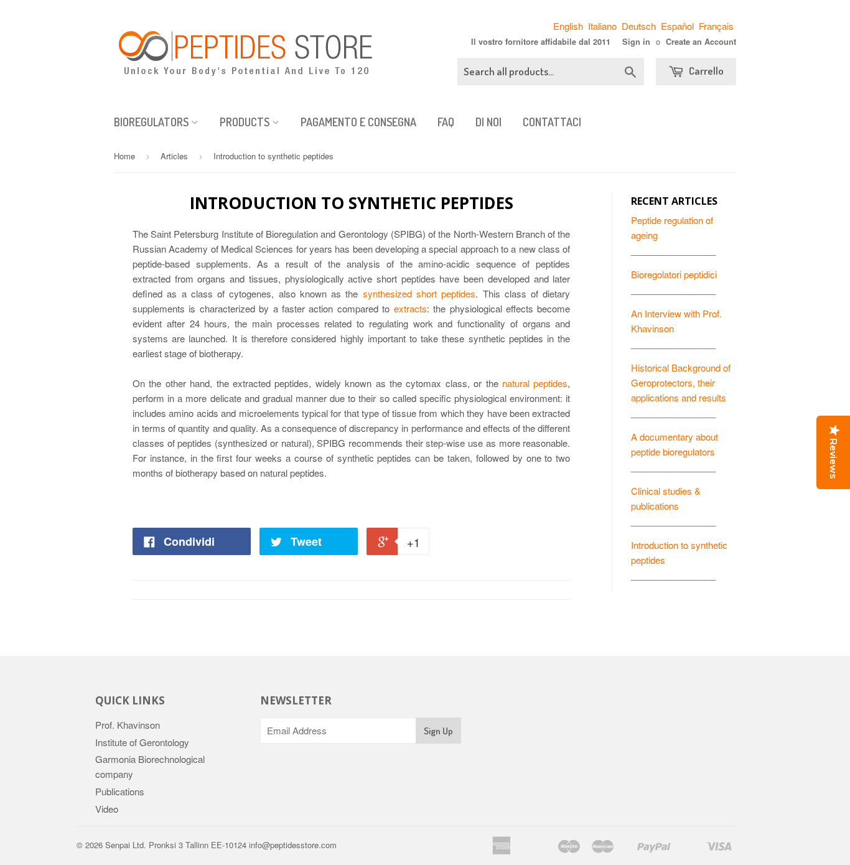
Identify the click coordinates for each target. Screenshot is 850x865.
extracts (410, 308)
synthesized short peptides (419, 293)
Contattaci (552, 122)
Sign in (636, 41)
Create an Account (701, 41)
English (568, 25)
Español (677, 25)
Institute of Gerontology (142, 742)
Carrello (705, 70)
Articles (174, 156)
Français (716, 25)
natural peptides (534, 383)
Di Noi (488, 122)
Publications (119, 791)
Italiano (602, 25)
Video (106, 808)
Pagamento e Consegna (358, 122)
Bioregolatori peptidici (674, 274)
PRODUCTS (246, 122)
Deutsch (639, 25)
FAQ (445, 122)
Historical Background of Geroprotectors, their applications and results (681, 382)
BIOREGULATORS (152, 122)
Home (124, 156)
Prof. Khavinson (127, 724)
